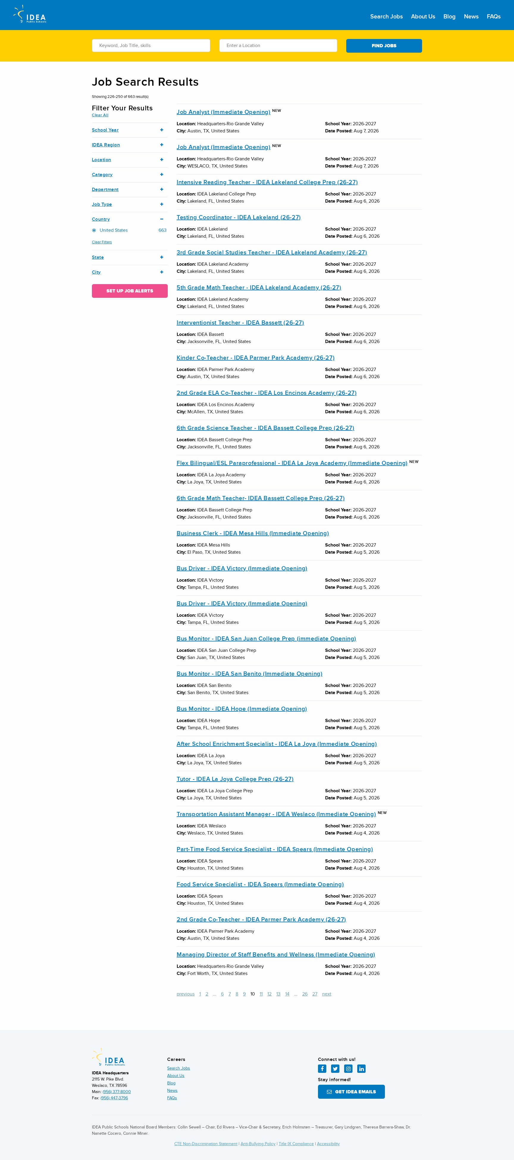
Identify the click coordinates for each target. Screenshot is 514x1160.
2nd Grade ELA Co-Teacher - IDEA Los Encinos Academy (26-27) (267, 393)
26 (305, 994)
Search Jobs (386, 16)
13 (278, 994)
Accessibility (328, 1143)
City (96, 272)
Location (101, 160)
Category (102, 175)
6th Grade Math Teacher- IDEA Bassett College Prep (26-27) (261, 498)
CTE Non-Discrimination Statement (205, 1143)
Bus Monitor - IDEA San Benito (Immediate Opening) (249, 673)
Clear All (100, 115)
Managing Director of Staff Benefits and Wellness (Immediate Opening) (276, 954)
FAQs (494, 16)
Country (101, 219)
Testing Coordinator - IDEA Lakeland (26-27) (239, 217)
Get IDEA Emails (354, 1092)
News (471, 16)
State (98, 257)
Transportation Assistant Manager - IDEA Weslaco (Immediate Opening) (276, 814)
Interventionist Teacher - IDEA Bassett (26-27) (240, 322)
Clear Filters (102, 242)
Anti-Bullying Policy (258, 1143)
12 (269, 994)
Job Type (102, 204)
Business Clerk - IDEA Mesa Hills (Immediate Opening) (253, 533)
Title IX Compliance (296, 1143)
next (326, 994)
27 (314, 994)
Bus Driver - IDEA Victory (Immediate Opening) (242, 568)
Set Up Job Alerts (129, 291)
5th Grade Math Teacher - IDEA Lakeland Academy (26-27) (259, 287)
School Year (105, 130)
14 (287, 994)
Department (105, 189)
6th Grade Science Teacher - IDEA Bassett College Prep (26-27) (266, 428)
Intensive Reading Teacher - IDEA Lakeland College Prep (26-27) (267, 182)
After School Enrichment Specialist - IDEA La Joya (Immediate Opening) (277, 744)
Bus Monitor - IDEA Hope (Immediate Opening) (242, 709)
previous (186, 994)
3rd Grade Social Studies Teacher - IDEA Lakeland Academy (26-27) (272, 252)
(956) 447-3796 (114, 1097)
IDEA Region (106, 145)
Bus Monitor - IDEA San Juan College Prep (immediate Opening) (266, 638)
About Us (423, 16)
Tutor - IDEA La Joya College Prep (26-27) (235, 779)
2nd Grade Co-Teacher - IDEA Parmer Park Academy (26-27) (261, 919)
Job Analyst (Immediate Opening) (224, 112)
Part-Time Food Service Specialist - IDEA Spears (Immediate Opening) (275, 849)
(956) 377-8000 (117, 1091)
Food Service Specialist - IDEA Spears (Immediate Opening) (260, 884)
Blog (450, 16)
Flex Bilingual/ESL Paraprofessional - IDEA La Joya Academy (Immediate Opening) (292, 463)
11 (261, 994)
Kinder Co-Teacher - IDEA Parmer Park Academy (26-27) (256, 357)
